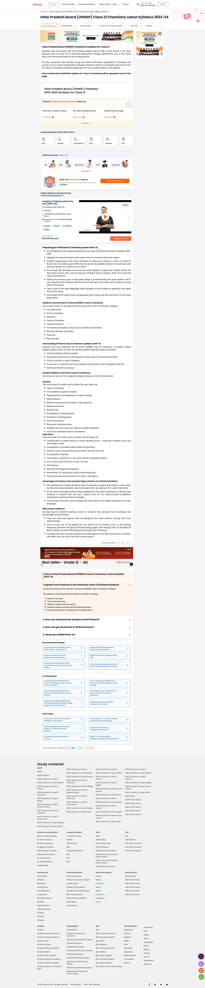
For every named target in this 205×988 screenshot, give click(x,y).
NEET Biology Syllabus (104, 963)
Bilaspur (147, 949)
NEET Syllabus (101, 952)
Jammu (147, 957)
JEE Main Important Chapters (48, 937)
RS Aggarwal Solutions (45, 847)
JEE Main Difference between (48, 948)
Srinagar (147, 953)
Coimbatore (148, 927)
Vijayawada (128, 952)
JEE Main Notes (42, 941)
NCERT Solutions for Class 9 (106, 798)
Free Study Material (74, 876)
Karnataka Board (43, 891)
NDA (68, 854)
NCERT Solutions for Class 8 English (138, 783)
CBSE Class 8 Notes (132, 894)
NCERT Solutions (43, 775)
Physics (98, 876)
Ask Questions (72, 905)
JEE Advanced (72, 843)
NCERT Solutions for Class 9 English (109, 812)
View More (85, 123)
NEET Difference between (105, 948)
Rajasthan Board (43, 905)
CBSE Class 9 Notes (132, 891)
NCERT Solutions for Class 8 (135, 769)
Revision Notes (130, 876)
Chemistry (100, 883)
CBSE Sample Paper (103, 843)
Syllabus (149, 26)
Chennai (127, 933)
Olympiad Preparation (75, 851)
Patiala (126, 941)
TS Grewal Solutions (44, 862)
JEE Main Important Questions (48, 933)
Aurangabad (148, 942)
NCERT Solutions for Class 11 (77, 769)
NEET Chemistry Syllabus (105, 959)
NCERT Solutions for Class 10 (106, 769)
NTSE (68, 862)
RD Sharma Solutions (45, 843)
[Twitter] (161, 985)
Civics (98, 902)
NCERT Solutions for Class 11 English (80, 808)
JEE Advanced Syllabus (75, 954)
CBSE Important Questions (106, 851)
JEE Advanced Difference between (80, 951)
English (98, 891)
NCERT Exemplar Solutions (47, 851)
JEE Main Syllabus (43, 952)
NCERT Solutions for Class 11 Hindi (79, 812)
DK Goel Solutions (43, 858)
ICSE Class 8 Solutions (133, 851)
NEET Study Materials (74, 894)
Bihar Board (41, 883)
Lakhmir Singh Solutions (46, 854)
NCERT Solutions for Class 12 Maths (50, 783)
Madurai (127, 963)
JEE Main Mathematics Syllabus (49, 959)
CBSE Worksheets (102, 847)
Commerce (100, 894)
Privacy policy (75, 984)
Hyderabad (128, 948)
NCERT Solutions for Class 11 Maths (79, 773)
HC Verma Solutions (44, 840)
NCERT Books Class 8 (133, 814)
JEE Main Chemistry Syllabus (48, 963)
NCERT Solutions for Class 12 (47, 779)
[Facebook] (149, 984)
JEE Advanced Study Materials (78, 891)
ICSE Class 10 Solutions (133, 843)
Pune (146, 931)
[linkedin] (155, 985)
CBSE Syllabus (101, 840)
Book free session (115, 181)
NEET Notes (100, 941)
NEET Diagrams (101, 944)
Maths (98, 887)
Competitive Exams (74, 836)
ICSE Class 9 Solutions (133, 847)
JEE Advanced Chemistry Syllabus (79, 968)
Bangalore (128, 937)
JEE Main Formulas (44, 944)
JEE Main (70, 840)
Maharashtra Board (44, 898)
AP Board (40, 880)
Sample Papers (86, 26)
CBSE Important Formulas (105, 866)
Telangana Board (43, 909)
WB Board (40, 920)
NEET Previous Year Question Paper (109, 966)
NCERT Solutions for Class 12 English (50, 823)
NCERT (39, 772)
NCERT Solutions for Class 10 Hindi (108, 795)
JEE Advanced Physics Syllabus (78, 958)
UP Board (43, 12)
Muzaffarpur (128, 930)
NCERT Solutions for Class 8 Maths (138, 773)
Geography (100, 898)
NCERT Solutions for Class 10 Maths (109, 773)
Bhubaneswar (149, 960)
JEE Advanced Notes (74, 943)
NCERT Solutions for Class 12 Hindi (49, 826)
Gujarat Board (42, 887)
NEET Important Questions (106, 933)
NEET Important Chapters (105, 937)
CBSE (98, 836)
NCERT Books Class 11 (133, 803)
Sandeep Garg (42, 865)
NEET (68, 847)
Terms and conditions (91, 984)
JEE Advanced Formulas (75, 947)
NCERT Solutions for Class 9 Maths (109, 802)
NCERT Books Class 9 (133, 811)
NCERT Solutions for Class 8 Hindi (137, 792)
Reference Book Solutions (47, 836)
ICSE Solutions (130, 840)
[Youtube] (167, 985)
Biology (98, 880)
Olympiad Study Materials (76, 898)
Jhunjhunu (148, 964)
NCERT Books (130, 796)
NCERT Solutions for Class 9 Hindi (108, 821)
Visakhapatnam (130, 955)
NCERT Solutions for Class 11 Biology (80, 786)
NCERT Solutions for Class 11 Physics (80, 777)
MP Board (40, 902)
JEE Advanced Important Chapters (80, 940)
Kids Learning (71, 902)
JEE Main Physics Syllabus (46, 955)
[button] (49, 164)
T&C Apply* (64, 184)
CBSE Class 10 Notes (132, 887)
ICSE (126, 836)
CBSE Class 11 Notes (132, 883)
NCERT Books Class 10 (133, 807)
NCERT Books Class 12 (133, 800)
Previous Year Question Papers (111, 26)
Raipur (146, 946)
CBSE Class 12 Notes (132, 880)
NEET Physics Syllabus (104, 955)
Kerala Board (42, 894)
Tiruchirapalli (129, 959)
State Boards (42, 876)
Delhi (126, 944)
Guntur (146, 938)
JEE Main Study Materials (76, 887)
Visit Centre (46, 117)
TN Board (40, 913)
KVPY (68, 858)
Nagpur (146, 935)
